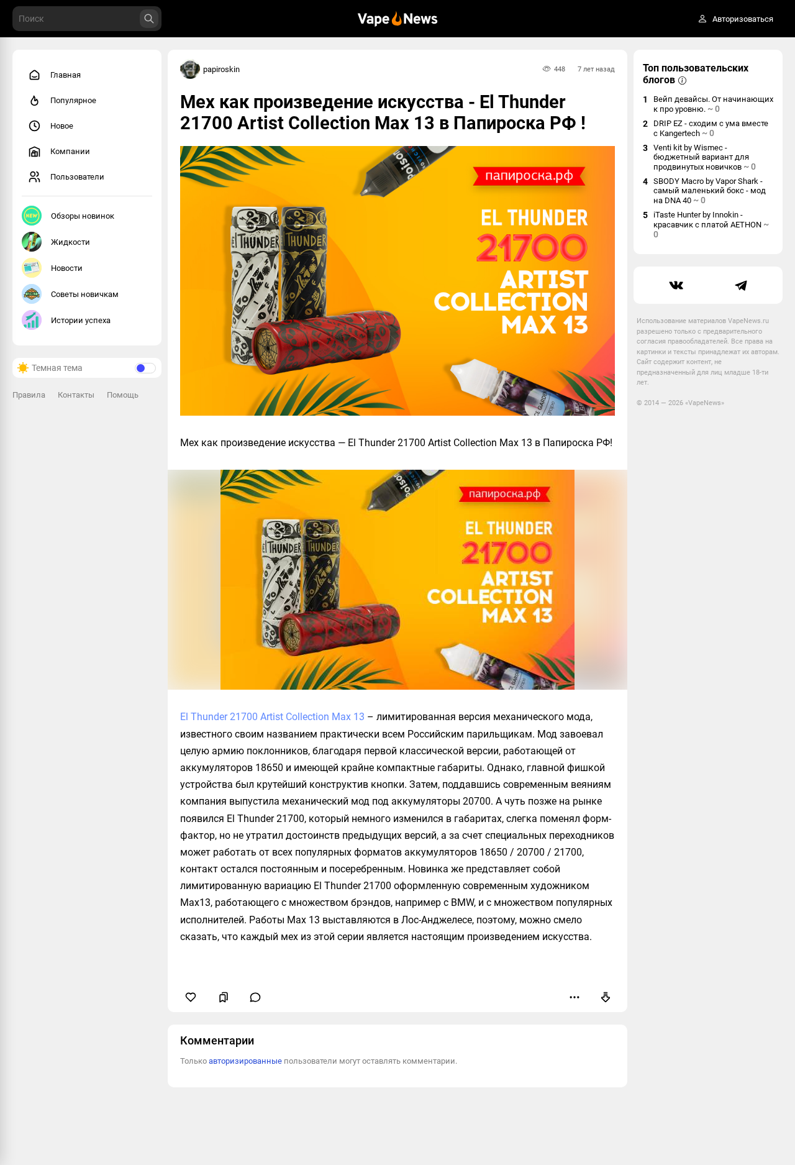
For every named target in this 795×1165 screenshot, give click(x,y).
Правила (28, 395)
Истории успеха (81, 320)
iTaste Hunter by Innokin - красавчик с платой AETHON (711, 224)
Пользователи (77, 176)
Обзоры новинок (82, 216)
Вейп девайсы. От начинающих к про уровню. (713, 104)
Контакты (76, 395)
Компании (70, 151)
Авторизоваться (742, 19)
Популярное (73, 100)
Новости (67, 268)
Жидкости (70, 242)
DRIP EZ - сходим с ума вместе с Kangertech (710, 128)
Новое (61, 125)
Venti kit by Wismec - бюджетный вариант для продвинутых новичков (704, 157)
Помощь (123, 395)
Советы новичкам (85, 294)
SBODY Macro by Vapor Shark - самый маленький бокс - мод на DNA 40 (709, 190)
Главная (65, 75)
